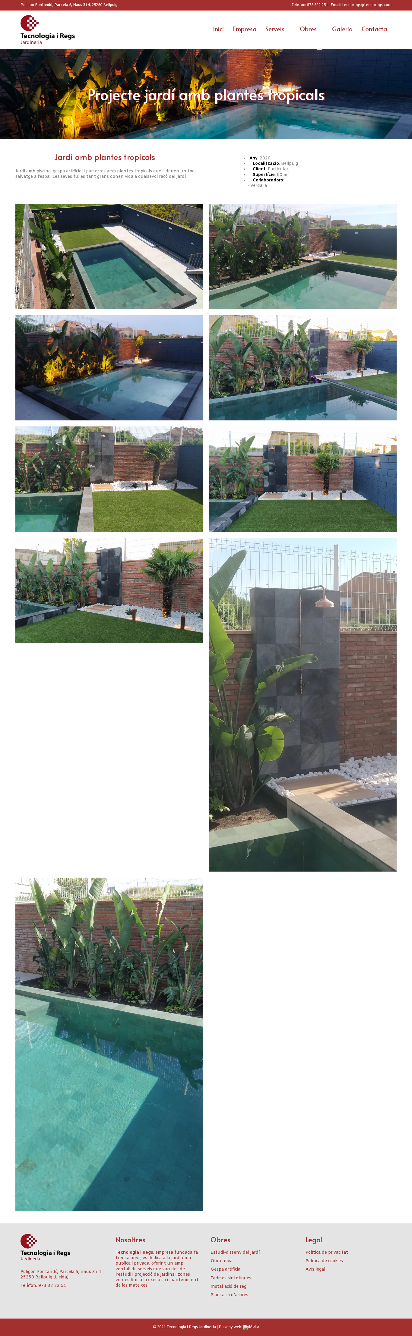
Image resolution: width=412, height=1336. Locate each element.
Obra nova (222, 1261)
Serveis (274, 29)
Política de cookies (324, 1261)
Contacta (374, 29)
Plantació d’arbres (229, 1295)
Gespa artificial (226, 1269)
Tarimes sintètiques (231, 1278)
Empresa (244, 29)
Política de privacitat (327, 1253)
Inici (218, 29)
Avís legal (315, 1269)
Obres (308, 29)
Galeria (342, 29)
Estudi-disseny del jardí (235, 1253)
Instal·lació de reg (228, 1287)
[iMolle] (251, 1327)
